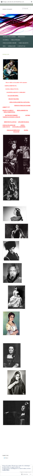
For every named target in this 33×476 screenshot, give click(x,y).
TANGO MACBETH (23, 43)
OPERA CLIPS (11, 46)
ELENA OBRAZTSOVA (12, 89)
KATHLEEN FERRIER (11, 115)
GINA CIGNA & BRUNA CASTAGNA (19, 102)
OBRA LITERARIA (15, 39)
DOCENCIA (6, 39)
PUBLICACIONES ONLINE (9, 43)
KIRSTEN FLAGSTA (10, 122)
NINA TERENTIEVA (9, 112)
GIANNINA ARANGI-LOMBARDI (15, 92)
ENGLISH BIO (21, 36)
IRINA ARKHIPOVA (22, 110)
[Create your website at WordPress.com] (16, 1)
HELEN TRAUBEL (14, 99)
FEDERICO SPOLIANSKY (7, 9)
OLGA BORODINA (13, 95)
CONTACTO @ (21, 46)
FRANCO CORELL (8, 110)
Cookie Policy (5, 469)
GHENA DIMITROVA (11, 85)
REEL (4, 46)
